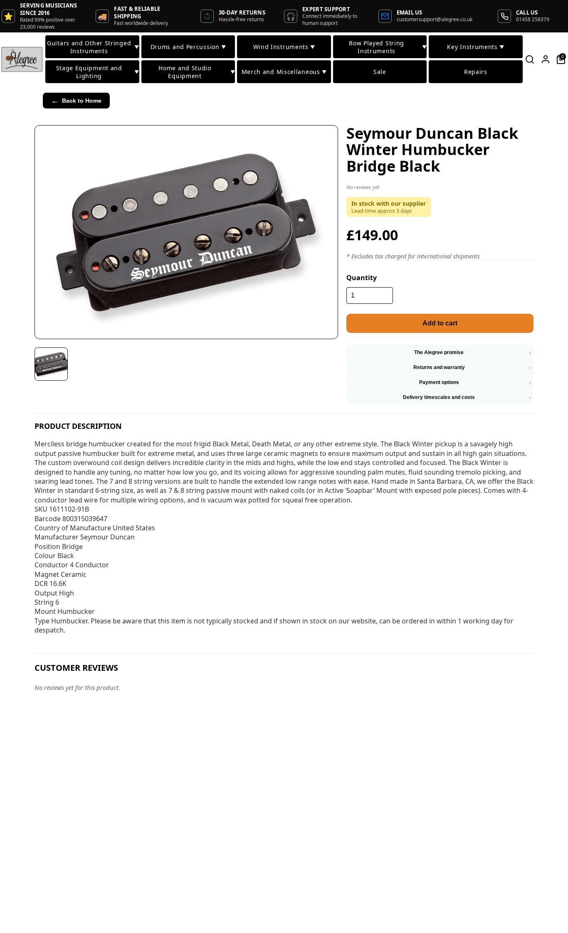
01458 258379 (532, 19)
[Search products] (530, 59)
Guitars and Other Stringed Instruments (93, 47)
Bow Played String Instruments (388, 47)
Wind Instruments (284, 47)
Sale (379, 72)
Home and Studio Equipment (196, 72)
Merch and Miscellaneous (284, 72)
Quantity (361, 277)
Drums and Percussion (188, 47)
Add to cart (439, 323)
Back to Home (76, 100)
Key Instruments (475, 47)
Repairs (475, 72)
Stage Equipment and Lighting (97, 72)
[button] (439, 188)
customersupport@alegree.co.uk (434, 19)
